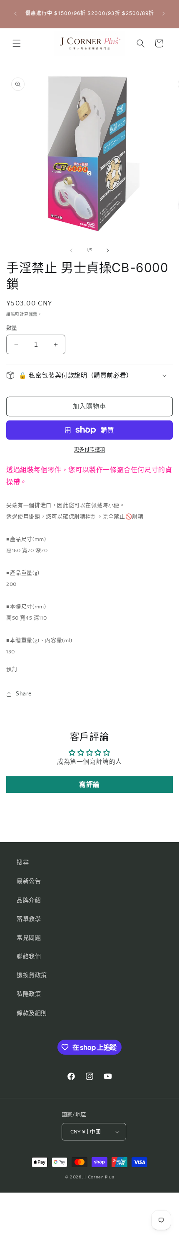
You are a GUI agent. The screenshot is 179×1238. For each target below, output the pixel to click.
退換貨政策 (32, 975)
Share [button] (24, 693)
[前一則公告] (15, 14)
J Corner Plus (99, 1177)
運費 (33, 314)
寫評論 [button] (89, 784)
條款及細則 (32, 1013)
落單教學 (29, 919)
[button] (16, 43)
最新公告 (29, 881)
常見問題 (29, 938)
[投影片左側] (71, 250)
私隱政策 (29, 994)
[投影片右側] (108, 250)
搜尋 (23, 862)
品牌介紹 (29, 900)
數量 (11, 328)
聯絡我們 (29, 956)
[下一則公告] (163, 14)
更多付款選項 (89, 450)
